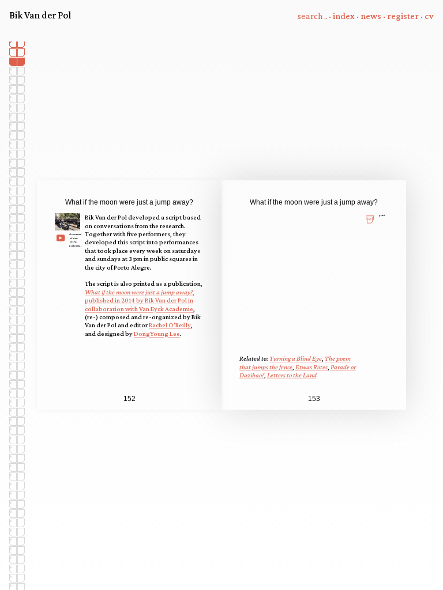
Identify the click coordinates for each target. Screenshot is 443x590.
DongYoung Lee (157, 334)
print (382, 215)
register (403, 16)
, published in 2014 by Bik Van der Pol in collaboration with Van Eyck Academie (139, 300)
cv (429, 16)
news (371, 16)
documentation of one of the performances (74, 239)
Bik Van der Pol (40, 15)
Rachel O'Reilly (170, 325)
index (344, 16)
